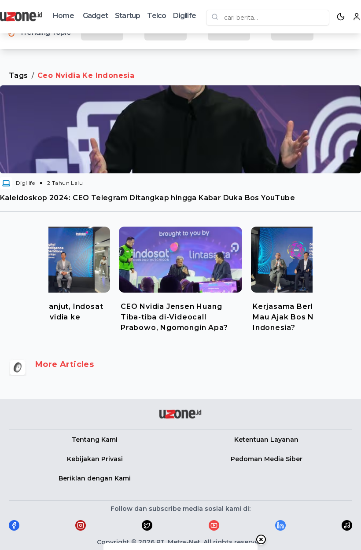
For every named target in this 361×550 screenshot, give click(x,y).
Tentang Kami (95, 440)
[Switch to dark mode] (340, 16)
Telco (156, 15)
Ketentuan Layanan (266, 440)
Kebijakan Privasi (95, 459)
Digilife (184, 15)
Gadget (95, 15)
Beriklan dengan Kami (95, 478)
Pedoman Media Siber (266, 459)
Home (63, 15)
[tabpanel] (180, 277)
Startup (127, 15)
